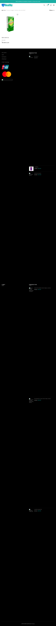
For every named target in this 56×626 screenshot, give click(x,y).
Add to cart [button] (6, 42)
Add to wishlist (17, 14)
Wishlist (48, 4)
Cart (3, 54)
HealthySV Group (31, 623)
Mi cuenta (4, 52)
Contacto (4, 56)
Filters (51, 10)
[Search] (44, 5)
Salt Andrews (5, 37)
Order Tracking (5, 62)
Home (4, 10)
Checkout (4, 59)
